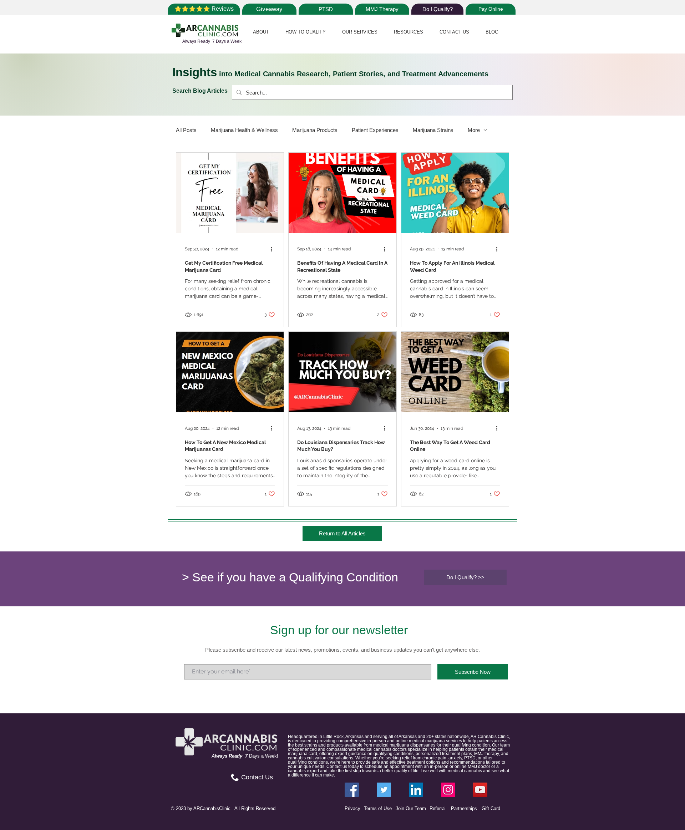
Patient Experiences (375, 130)
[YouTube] (480, 790)
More (474, 130)
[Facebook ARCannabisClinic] (352, 790)
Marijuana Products (315, 130)
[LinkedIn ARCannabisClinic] (416, 790)
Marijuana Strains (433, 130)
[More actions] (274, 249)
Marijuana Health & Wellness (244, 130)
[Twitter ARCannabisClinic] (384, 790)
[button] (261, 32)
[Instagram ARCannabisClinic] (448, 790)
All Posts (186, 130)
